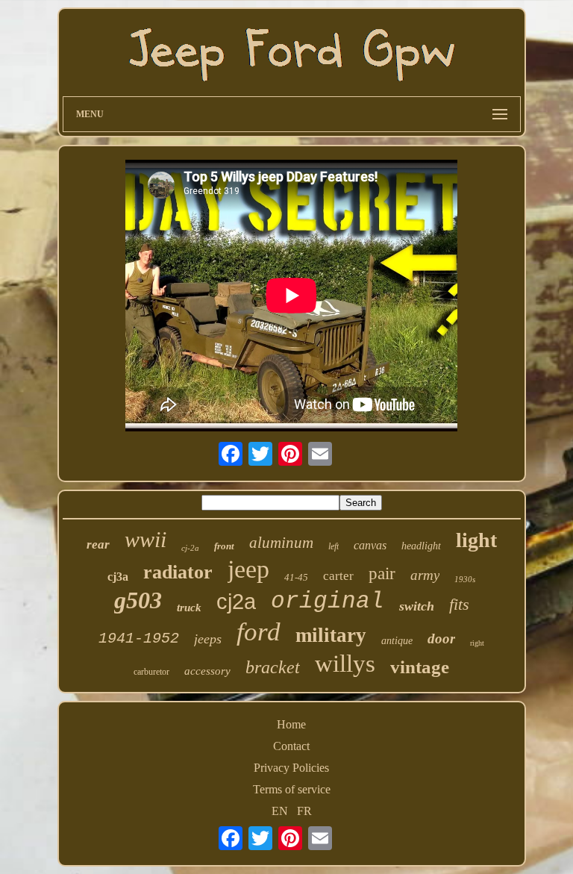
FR (304, 811)
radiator (178, 572)
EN (280, 811)
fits (459, 604)
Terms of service (292, 789)
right (477, 643)
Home (291, 724)
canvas (370, 545)
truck (189, 608)
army (424, 575)
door (441, 638)
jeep (248, 569)
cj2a (236, 602)
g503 (138, 600)
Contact (291, 746)
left (333, 546)
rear (98, 544)
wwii (145, 539)
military (330, 635)
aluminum (281, 543)
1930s (464, 579)
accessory (207, 671)
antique (397, 640)
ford (259, 631)
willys (345, 663)
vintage (419, 667)
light (476, 540)
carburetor (151, 672)
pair (382, 573)
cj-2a (190, 547)
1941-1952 (138, 638)
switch (416, 606)
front (224, 546)
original (327, 601)
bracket (272, 667)
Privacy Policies (291, 767)
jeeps (208, 638)
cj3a (117, 576)
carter (338, 576)
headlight (421, 546)
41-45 (296, 577)
